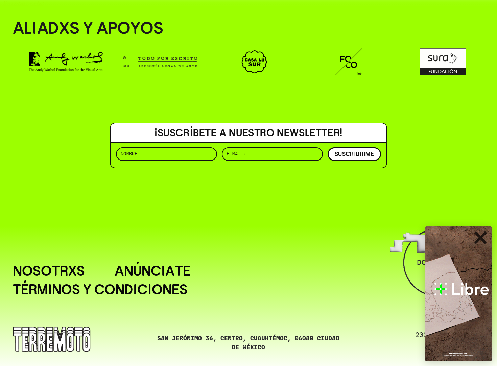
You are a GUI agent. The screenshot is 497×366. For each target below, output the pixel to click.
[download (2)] (458, 293)
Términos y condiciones (100, 289)
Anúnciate (153, 271)
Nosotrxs (49, 271)
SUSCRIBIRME (354, 154)
